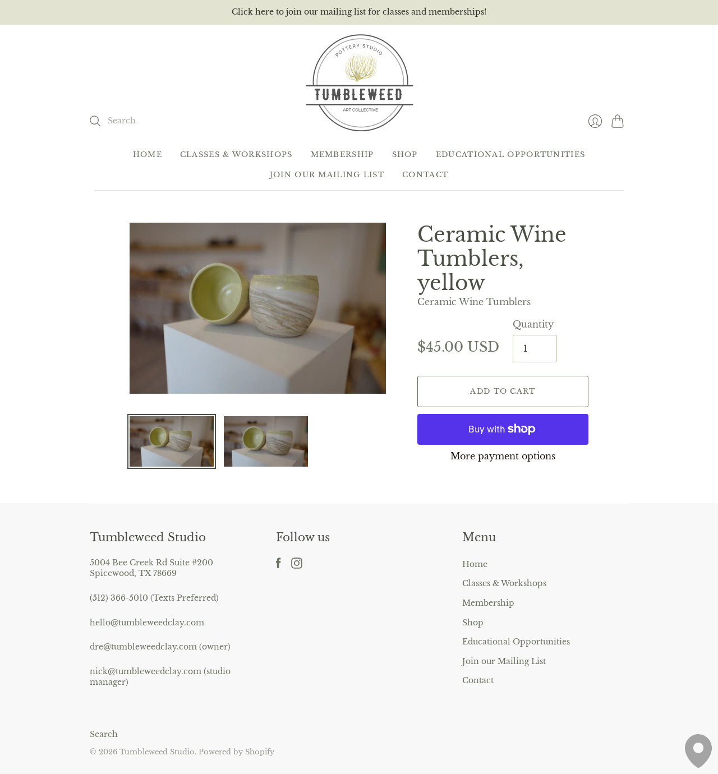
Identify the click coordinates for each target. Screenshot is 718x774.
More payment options (502, 456)
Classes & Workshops (236, 154)
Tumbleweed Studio (157, 752)
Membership (342, 154)
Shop (405, 154)
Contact (425, 174)
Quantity (533, 324)
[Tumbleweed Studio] (359, 82)
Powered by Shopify (236, 752)
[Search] (95, 121)
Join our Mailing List (327, 174)
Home (147, 154)
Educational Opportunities (511, 154)
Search (104, 734)
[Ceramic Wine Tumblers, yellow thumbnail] (172, 441)
